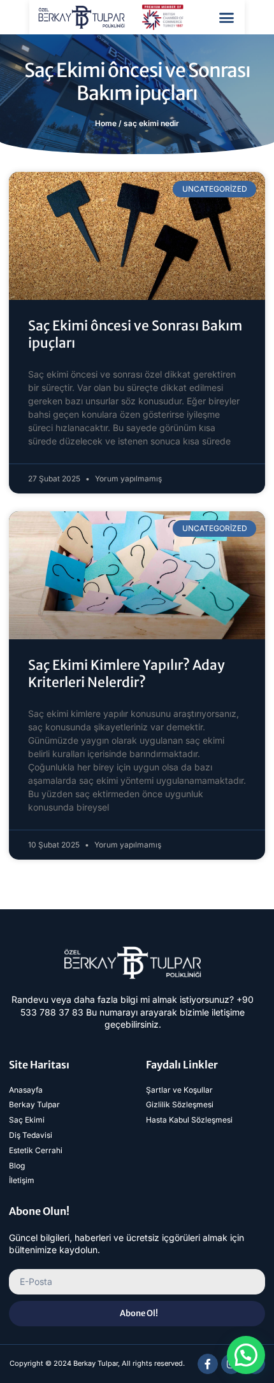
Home (106, 123)
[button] (227, 17)
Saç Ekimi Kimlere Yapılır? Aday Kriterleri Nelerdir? (126, 673)
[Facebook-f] (208, 1364)
